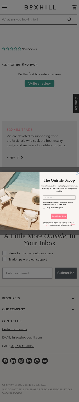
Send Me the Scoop (59, 216)
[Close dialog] (77, 173)
